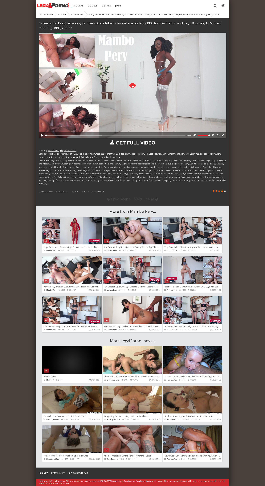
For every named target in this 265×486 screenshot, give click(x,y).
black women (61, 153)
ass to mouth (107, 153)
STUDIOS (77, 5)
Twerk (108, 157)
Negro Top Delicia (68, 150)
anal (87, 153)
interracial (204, 153)
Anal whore (95, 153)
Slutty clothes (87, 157)
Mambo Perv (47, 191)
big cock (136, 153)
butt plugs (72, 153)
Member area (58, 473)
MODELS (92, 5)
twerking (116, 157)
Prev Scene (120, 199)
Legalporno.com (54, 5)
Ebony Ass (194, 153)
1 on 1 (81, 153)
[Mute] (195, 135)
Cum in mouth (168, 153)
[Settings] (213, 135)
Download (99, 191)
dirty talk (185, 153)
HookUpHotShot (52, 419)
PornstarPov (172, 380)
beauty (128, 153)
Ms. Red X (50, 380)
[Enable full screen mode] (223, 135)
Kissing (213, 153)
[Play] (42, 135)
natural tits (48, 157)
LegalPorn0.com (59, 481)
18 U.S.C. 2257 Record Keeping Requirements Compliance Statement (126, 481)
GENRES (106, 5)
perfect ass (59, 157)
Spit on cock (99, 157)
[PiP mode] (218, 135)
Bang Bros (111, 459)
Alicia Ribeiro (53, 150)
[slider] (115, 135)
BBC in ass (119, 153)
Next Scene (144, 199)
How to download (78, 473)
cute (178, 153)
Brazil (151, 153)
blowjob (144, 153)
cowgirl (158, 153)
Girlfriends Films (113, 380)
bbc (52, 153)
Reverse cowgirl (73, 157)
